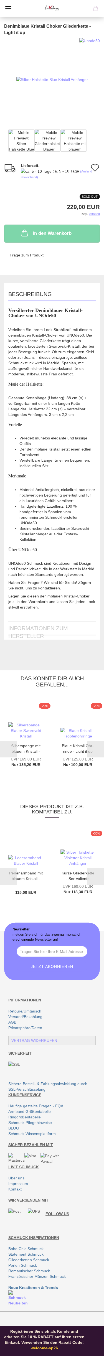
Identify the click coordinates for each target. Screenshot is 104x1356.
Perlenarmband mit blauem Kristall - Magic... (26, 875)
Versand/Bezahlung (25, 1016)
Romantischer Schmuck (29, 1271)
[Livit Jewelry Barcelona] (52, 8)
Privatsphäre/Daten (25, 1028)
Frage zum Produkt (27, 255)
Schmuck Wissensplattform (32, 1133)
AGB (12, 1022)
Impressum (18, 1183)
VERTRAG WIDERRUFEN (34, 1040)
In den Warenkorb (52, 233)
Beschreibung (30, 294)
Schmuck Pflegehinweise (30, 1122)
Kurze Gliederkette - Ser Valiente (78, 875)
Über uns (16, 1178)
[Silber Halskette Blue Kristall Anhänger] (52, 79)
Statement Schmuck (26, 1254)
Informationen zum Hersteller (38, 630)
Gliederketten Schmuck (28, 1260)
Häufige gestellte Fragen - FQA (35, 1106)
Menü (8, 8)
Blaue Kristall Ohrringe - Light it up (78, 748)
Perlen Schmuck (22, 1265)
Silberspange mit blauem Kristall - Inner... (25, 748)
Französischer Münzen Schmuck (37, 1276)
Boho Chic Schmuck (26, 1248)
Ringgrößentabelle (24, 1117)
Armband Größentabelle (29, 1111)
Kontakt (15, 1189)
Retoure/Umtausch (24, 1011)
